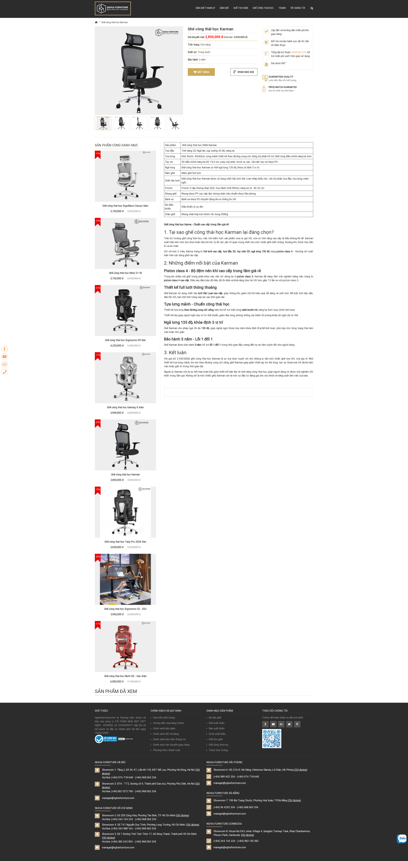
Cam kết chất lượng (164, 717)
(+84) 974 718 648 (122, 777)
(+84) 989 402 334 (224, 776)
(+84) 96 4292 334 (224, 807)
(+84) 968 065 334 (145, 777)
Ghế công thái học (263, 8)
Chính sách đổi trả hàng (166, 733)
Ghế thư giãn (240, 8)
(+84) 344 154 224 (122, 819)
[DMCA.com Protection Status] (126, 738)
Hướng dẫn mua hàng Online (168, 723)
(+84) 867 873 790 (122, 791)
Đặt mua (203, 72)
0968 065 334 (245, 72)
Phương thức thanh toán (166, 750)
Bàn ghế (224, 8)
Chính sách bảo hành (164, 728)
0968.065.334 (299, 52)
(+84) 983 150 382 (248, 840)
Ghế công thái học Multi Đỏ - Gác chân (125, 676)
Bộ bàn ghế (215, 717)
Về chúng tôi (298, 8)
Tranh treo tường (218, 750)
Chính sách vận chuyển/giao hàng (171, 744)
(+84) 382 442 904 (122, 841)
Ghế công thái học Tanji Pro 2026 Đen (125, 541)
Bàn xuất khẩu (216, 728)
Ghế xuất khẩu (216, 723)
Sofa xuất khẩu (217, 733)
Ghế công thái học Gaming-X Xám (125, 407)
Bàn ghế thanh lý (205, 8)
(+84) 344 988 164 (122, 828)
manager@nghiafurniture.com (118, 798)
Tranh (282, 8)
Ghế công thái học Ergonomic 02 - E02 (125, 608)
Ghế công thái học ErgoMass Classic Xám (125, 205)
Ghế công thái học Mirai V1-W (125, 272)
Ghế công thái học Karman (114, 22)
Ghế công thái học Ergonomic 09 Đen (125, 340)
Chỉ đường (182, 815)
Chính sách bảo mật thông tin (169, 739)
